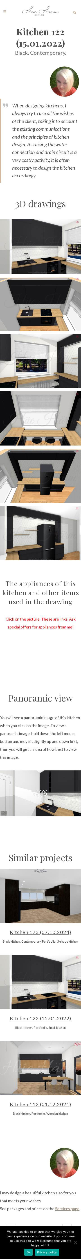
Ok (29, 1252)
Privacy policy (47, 1252)
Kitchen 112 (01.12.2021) (40, 1104)
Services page (67, 1208)
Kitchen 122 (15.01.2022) (40, 1018)
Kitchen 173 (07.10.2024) (40, 932)
